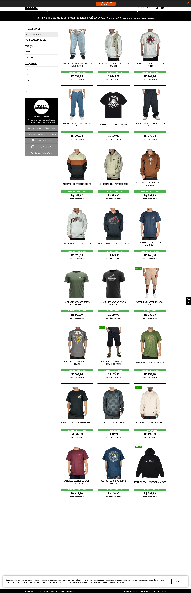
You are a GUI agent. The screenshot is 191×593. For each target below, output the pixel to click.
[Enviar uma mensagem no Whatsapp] (188, 303)
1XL (27, 80)
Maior (29, 52)
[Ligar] (188, 299)
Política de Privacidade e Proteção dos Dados (104, 582)
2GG (27, 85)
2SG (27, 91)
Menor (29, 57)
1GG (27, 69)
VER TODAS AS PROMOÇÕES (106, 4)
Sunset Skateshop (31, 8)
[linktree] (41, 156)
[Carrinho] (162, 8)
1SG (27, 75)
